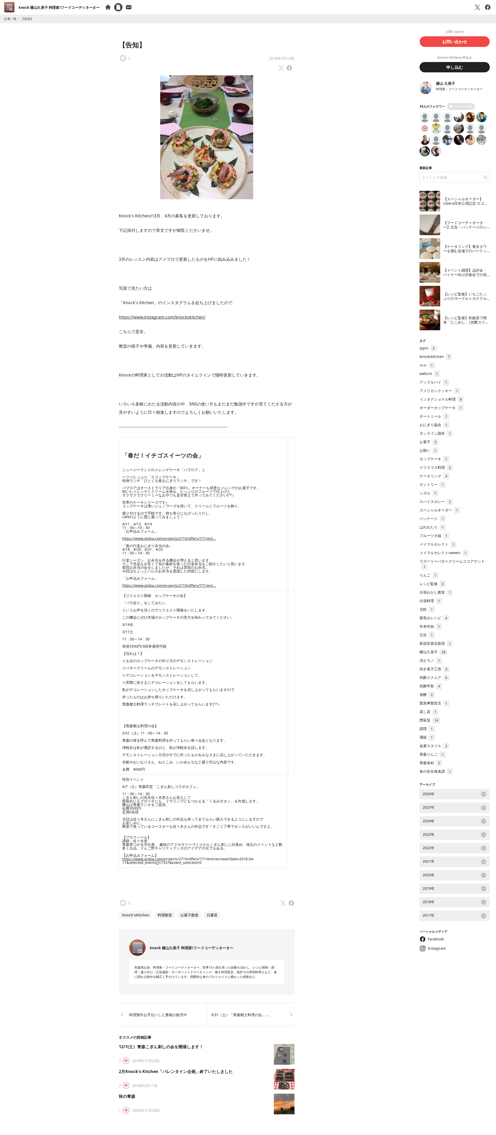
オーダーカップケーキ (441, 407)
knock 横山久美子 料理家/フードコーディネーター (59, 7)
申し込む (454, 67)
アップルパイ (433, 382)
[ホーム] (108, 7)
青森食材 (430, 762)
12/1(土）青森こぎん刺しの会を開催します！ (161, 1046)
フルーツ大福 (433, 535)
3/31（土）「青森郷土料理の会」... (240, 1014)
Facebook (436, 939)
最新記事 (426, 168)
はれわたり (432, 527)
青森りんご (432, 754)
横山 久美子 (445, 83)
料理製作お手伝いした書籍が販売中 (158, 1014)
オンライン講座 (435, 433)
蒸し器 (428, 711)
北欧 (426, 609)
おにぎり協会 (433, 424)
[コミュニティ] (129, 7)
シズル (428, 492)
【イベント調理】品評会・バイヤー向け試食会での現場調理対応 (465, 275)
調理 (426, 728)
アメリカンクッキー (439, 390)
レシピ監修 (432, 583)
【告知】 (132, 44)
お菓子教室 (189, 914)
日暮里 (212, 914)
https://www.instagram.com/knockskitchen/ (162, 317)
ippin (427, 348)
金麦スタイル (433, 745)
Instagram (437, 948)
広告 (426, 634)
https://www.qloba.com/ (143, 858)
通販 (426, 737)
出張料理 (430, 600)
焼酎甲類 (430, 686)
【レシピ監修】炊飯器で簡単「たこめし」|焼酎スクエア (466, 322)
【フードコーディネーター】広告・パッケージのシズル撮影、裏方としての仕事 (465, 229)
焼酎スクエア (433, 677)
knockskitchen (435, 356)
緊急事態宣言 (433, 703)
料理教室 (165, 914)
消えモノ (430, 660)
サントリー (432, 484)
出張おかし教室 (435, 592)
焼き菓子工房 (433, 668)
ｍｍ (426, 365)
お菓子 (428, 441)
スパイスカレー (435, 501)
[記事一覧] (118, 7)
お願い (428, 450)
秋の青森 (127, 1096)
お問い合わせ (454, 41)
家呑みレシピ (433, 617)
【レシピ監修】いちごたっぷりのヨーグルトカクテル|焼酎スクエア (466, 298)
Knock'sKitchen (135, 914)
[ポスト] (477, 7)
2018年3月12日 (282, 58)
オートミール (433, 416)
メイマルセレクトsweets (443, 552)
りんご (428, 575)
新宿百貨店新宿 (435, 643)
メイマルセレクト (437, 544)
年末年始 (430, 626)
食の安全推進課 (435, 771)
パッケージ (432, 518)
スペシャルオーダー (439, 510)
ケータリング (433, 475)
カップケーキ (433, 458)
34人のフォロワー (432, 106)
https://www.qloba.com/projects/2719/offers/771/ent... (169, 538)
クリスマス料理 (435, 467)
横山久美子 (432, 651)
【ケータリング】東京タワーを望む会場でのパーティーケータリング (465, 251)
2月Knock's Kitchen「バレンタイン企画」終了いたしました (176, 1071)
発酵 (426, 694)
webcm (429, 373)
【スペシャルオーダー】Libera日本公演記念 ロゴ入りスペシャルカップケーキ (465, 203)
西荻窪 (429, 720)
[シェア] (488, 7)
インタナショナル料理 (441, 399)
